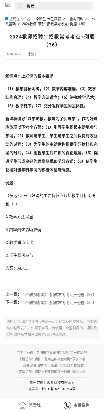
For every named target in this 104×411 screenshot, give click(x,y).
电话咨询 (82, 405)
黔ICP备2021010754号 (58, 389)
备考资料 (76, 19)
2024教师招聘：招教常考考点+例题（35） (59, 302)
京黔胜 (35, 405)
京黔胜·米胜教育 (48, 19)
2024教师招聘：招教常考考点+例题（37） (59, 294)
